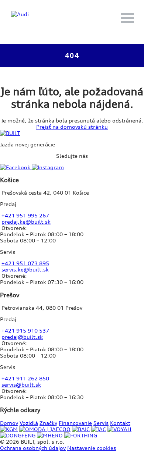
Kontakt (120, 423)
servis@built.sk (21, 384)
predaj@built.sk (22, 337)
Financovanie (75, 423)
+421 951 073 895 (25, 263)
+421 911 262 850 (25, 378)
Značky (48, 423)
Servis (101, 423)
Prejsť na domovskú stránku (72, 127)
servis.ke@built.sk (25, 269)
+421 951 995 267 (25, 215)
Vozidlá (29, 423)
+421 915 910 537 (25, 330)
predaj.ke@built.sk (26, 222)
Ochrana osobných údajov (33, 448)
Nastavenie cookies (91, 448)
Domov (9, 423)
